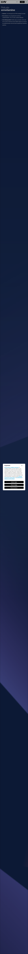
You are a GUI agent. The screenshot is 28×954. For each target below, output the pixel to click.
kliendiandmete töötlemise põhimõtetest (13, 478)
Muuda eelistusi (14, 487)
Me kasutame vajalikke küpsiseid (11, 467)
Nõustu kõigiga (14, 485)
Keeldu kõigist (14, 482)
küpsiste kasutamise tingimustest (13, 477)
